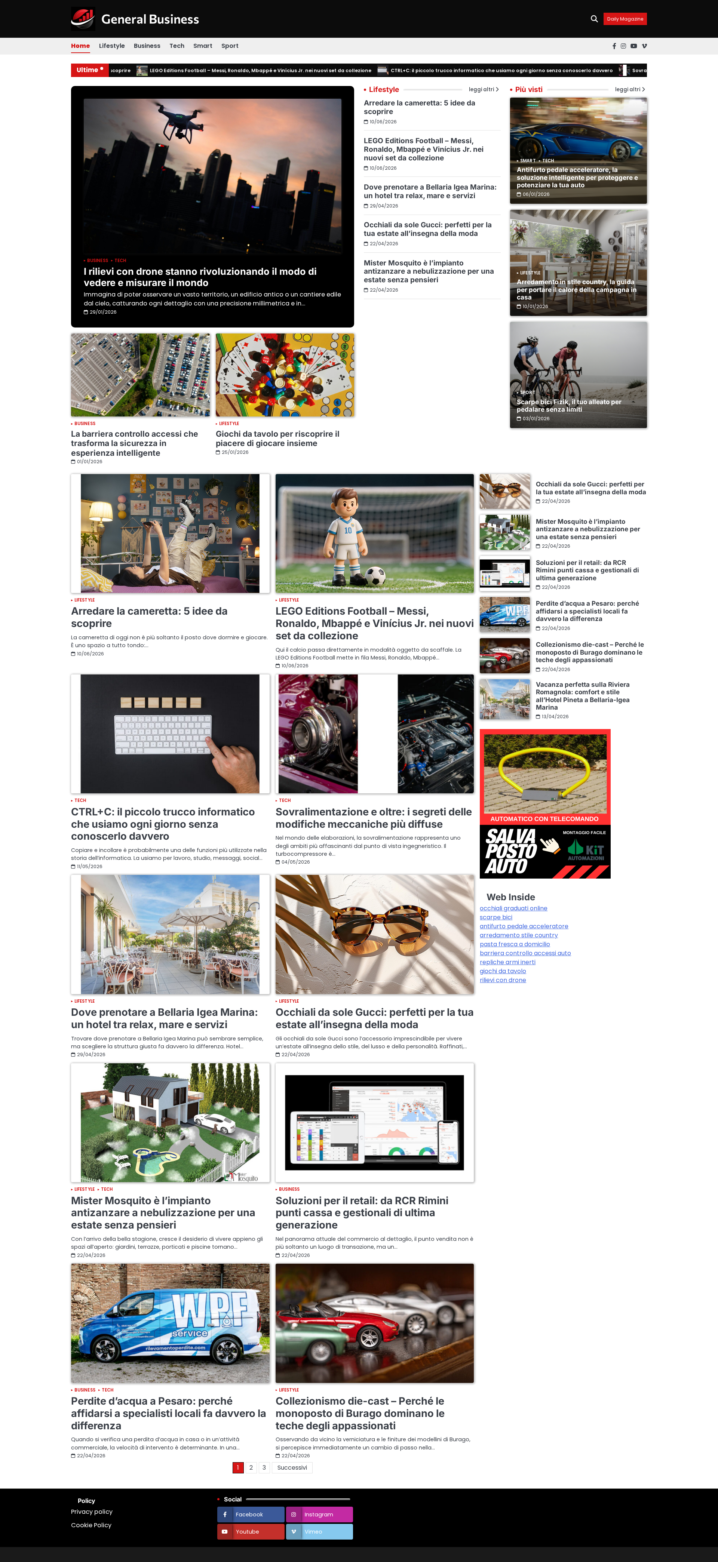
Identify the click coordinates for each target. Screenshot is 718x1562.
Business (147, 45)
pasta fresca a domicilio (515, 944)
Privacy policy (92, 1511)
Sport (230, 45)
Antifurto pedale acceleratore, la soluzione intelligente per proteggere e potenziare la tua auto (577, 177)
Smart (202, 45)
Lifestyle (112, 45)
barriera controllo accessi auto (525, 953)
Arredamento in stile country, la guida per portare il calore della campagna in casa (577, 289)
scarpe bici (496, 917)
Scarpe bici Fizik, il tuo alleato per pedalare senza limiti (569, 405)
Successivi (292, 1467)
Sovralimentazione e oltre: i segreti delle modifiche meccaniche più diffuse (374, 818)
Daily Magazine (625, 18)
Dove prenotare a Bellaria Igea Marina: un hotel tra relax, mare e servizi (430, 191)
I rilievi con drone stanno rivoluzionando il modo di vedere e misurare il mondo (200, 277)
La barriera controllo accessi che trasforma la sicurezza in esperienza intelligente (134, 443)
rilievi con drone (503, 980)
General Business (150, 18)
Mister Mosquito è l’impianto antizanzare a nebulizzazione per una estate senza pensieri (429, 272)
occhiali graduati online (513, 908)
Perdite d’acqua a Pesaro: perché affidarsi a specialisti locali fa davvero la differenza (168, 1413)
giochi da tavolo (503, 971)
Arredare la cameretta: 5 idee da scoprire (419, 107)
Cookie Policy (91, 1525)
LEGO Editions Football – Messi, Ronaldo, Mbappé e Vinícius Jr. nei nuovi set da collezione (220, 70)
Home (80, 45)
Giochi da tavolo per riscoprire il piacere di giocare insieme (278, 438)
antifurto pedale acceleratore (524, 926)
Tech (176, 45)
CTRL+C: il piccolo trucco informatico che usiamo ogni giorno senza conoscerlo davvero (462, 70)
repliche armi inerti (508, 962)
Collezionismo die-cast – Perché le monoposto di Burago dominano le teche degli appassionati (360, 1413)
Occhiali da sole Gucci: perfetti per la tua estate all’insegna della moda (428, 229)
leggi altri (627, 89)
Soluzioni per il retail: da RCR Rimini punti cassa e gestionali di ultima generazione (362, 1212)
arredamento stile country (519, 935)
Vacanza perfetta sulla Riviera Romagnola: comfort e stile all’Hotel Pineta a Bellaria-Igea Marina (583, 695)
